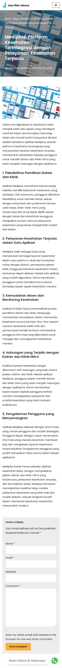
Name (10, 543)
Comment (13, 586)
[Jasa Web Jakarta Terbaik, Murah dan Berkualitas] (17, 5)
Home (8, 18)
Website (11, 572)
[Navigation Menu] (56, 5)
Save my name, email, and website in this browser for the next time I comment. (31, 637)
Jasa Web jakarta (18, 68)
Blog (16, 18)
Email (10, 558)
